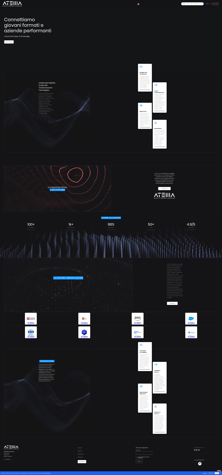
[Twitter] (199, 450)
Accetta (217, 473)
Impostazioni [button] (204, 473)
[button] (138, 4)
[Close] (220, 473)
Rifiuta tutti (211, 473)
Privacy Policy (47, 473)
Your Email (138, 450)
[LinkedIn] (195, 450)
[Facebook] (197, 450)
